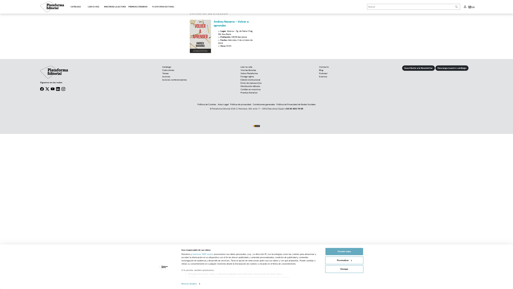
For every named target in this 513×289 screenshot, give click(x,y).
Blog (321, 70)
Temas (165, 73)
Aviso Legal (223, 104)
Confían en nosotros (251, 89)
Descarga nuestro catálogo (452, 68)
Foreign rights (247, 76)
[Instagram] (63, 89)
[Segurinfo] (256, 114)
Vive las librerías (248, 70)
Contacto (324, 67)
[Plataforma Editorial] (52, 7)
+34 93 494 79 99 (294, 108)
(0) (473, 7)
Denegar (344, 269)
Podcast (323, 73)
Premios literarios (137, 6)
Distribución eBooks (250, 86)
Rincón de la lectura (115, 6)
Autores (166, 76)
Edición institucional (250, 79)
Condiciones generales (264, 104)
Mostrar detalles (189, 284)
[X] (47, 89)
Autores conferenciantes (174, 79)
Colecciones (168, 70)
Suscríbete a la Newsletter (418, 68)
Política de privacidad (240, 104)
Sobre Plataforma (249, 73)
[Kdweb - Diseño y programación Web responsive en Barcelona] (256, 118)
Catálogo (76, 6)
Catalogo (166, 67)
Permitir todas (344, 251)
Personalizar (343, 260)
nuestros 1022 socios (202, 254)
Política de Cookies (207, 104)
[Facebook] (42, 89)
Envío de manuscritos (251, 83)
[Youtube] (53, 89)
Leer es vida (246, 67)
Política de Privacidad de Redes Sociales (296, 104)
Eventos (323, 76)
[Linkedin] (58, 89)
